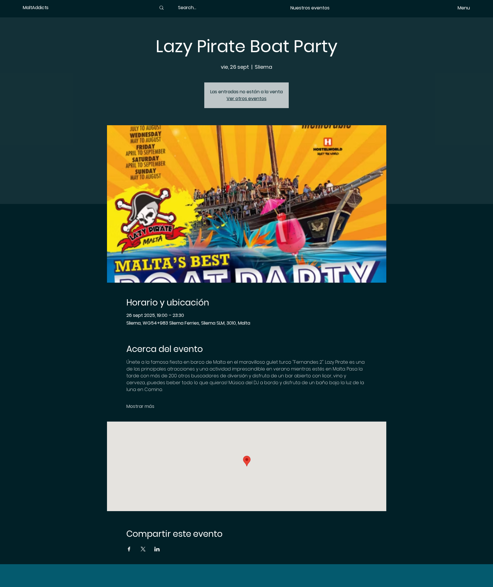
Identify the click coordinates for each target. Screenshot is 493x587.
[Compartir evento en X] (143, 549)
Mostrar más (140, 406)
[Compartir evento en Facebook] (129, 549)
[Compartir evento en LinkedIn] (157, 549)
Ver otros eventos (246, 98)
